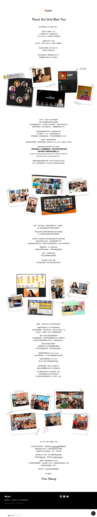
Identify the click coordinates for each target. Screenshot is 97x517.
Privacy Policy (19, 503)
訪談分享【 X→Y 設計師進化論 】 (20, 500)
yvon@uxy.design (57, 457)
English (12, 515)
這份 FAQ (42, 457)
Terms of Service (9, 503)
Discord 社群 (55, 446)
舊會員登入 (7, 500)
